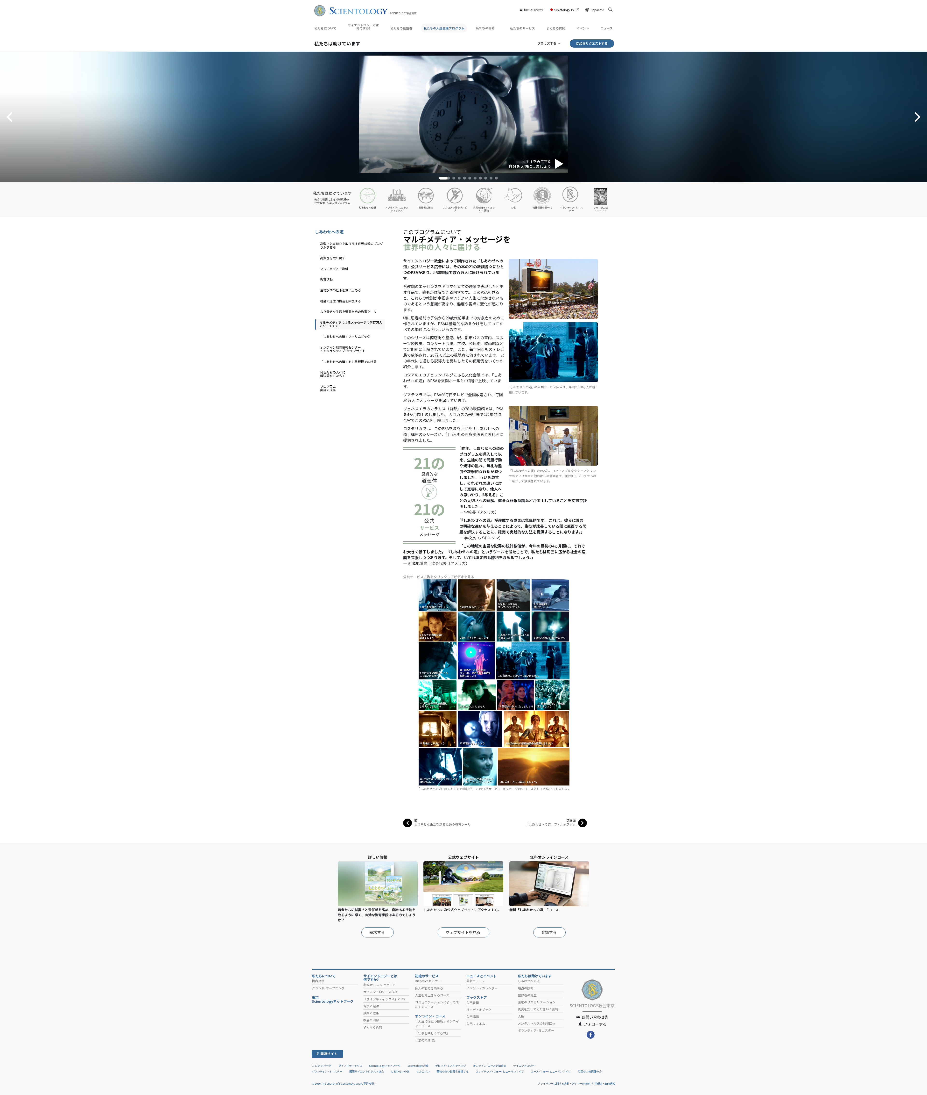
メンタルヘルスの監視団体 (536, 1023)
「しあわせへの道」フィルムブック (551, 824)
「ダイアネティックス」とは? (384, 999)
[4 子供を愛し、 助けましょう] (551, 594)
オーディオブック (478, 1009)
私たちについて (325, 28)
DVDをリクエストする (592, 43)
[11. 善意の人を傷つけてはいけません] (533, 660)
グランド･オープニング (328, 988)
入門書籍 (472, 1002)
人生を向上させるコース (432, 995)
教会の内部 (371, 1020)
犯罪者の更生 (527, 995)
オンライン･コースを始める (489, 1065)
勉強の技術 (526, 988)
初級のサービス (427, 976)
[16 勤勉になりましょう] (438, 728)
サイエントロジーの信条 (380, 991)
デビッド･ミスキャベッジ (450, 1065)
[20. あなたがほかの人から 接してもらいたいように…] (480, 766)
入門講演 (472, 1016)
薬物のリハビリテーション (536, 1002)
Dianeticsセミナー (428, 981)
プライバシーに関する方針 (553, 1083)
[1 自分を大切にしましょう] (438, 594)
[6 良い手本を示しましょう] (477, 626)
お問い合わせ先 (533, 10)
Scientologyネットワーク (384, 1065)
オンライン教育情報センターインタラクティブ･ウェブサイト (342, 349)
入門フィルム (475, 1023)
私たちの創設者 (401, 28)
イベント (582, 28)
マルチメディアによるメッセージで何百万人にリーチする (351, 324)
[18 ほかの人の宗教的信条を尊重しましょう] (536, 728)
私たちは (337, 43)
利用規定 (597, 1083)
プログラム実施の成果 (328, 388)
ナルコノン (423, 1071)
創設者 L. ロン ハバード (379, 984)
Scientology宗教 (417, 1065)
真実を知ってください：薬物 (538, 1009)
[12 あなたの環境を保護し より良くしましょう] (438, 694)
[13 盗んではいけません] (477, 694)
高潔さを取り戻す (332, 258)
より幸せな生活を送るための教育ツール (442, 824)
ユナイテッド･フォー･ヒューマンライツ (500, 1071)
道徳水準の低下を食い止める (340, 290)
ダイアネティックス (350, 1065)
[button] (440, 178)
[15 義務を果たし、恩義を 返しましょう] (552, 694)
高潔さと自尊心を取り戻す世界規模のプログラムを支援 (351, 245)
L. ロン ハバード (321, 1065)
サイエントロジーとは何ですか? (363, 26)
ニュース (606, 28)
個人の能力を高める (429, 988)
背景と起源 (371, 1006)
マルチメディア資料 (334, 269)
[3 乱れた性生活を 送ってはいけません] (514, 594)
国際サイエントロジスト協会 (366, 1071)
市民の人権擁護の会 (590, 1071)
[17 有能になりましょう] (480, 728)
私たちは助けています (535, 976)
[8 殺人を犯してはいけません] (551, 626)
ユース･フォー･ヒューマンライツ (551, 1071)
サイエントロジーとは (380, 978)
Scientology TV (564, 10)
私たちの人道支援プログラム (444, 28)
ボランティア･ (536, 1030)
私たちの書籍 (485, 28)
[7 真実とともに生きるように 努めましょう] (514, 626)
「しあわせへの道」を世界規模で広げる (348, 361)
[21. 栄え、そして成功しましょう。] (534, 766)
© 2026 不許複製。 (344, 1083)
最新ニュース (475, 981)
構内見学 (318, 981)
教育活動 (326, 279)
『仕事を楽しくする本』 (432, 1033)
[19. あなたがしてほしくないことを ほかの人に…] (441, 766)
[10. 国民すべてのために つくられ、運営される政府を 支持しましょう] (477, 660)
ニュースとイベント (481, 976)
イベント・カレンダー (482, 988)
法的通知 (609, 1083)
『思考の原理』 (426, 1040)
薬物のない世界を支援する (453, 1071)
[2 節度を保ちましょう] (477, 594)
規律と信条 (371, 1013)
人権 (521, 1016)
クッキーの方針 (580, 1083)
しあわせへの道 (329, 232)
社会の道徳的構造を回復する (340, 301)
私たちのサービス (522, 28)
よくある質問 (555, 28)
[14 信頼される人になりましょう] (515, 694)
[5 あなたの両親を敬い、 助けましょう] (438, 626)
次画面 (571, 820)
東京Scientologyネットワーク (334, 999)
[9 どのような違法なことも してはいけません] (438, 660)
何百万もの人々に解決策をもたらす (332, 374)
